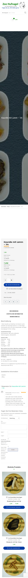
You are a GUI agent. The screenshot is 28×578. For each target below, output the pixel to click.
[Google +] (17, 301)
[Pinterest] (13, 301)
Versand (7, 258)
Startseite (3, 206)
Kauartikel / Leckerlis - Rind (14, 499)
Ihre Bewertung (4, 418)
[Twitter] (9, 301)
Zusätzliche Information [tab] (15, 314)
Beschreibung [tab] (14, 311)
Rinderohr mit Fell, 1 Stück (14, 542)
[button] (14, 548)
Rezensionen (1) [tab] (15, 316)
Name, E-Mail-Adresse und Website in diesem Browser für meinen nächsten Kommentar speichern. (4, 453)
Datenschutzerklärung (5, 441)
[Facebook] (5, 301)
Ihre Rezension (3, 422)
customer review (9, 247)
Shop (8, 206)
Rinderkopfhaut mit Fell (14, 501)
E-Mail (2, 435)
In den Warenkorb (14, 285)
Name (2, 432)
